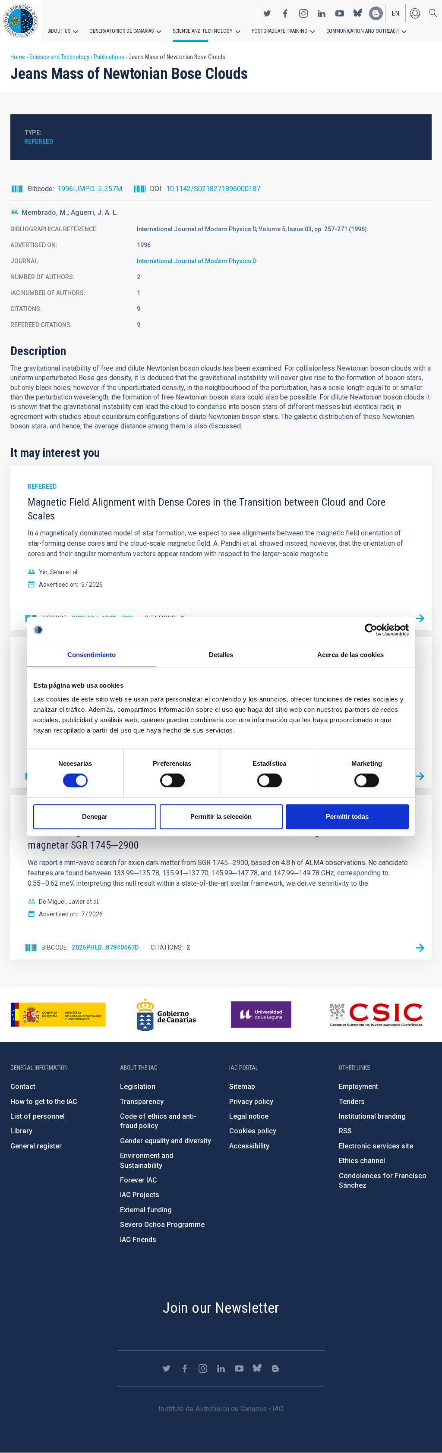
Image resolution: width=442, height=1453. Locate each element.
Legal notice (248, 1116)
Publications (109, 56)
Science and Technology (203, 31)
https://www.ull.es (262, 1014)
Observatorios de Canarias (121, 31)
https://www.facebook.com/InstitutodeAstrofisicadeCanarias (285, 13)
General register (36, 1146)
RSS (345, 1131)
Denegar (94, 816)
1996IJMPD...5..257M (89, 189)
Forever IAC (138, 1180)
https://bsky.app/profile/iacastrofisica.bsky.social (358, 13)
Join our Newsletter (221, 1307)
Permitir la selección (221, 816)
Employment (358, 1086)
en (395, 13)
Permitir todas (347, 816)
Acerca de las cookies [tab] (350, 654)
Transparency (142, 1102)
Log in (415, 13)
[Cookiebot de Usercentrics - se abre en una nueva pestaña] (371, 629)
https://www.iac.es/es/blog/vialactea (376, 13)
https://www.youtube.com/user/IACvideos (340, 13)
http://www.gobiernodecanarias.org (166, 1014)
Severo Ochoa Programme (162, 1224)
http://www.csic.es (375, 1015)
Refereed (39, 141)
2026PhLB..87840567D (105, 947)
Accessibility (249, 1146)
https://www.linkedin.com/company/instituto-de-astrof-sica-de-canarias (322, 13)
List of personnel (37, 1116)
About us (59, 31)
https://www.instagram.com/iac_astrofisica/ (303, 13)
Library (21, 1131)
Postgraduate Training (279, 31)
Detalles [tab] (221, 654)
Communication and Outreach (362, 31)
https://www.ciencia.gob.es (58, 1014)
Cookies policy (252, 1131)
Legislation (137, 1086)
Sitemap (242, 1086)
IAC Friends (138, 1240)
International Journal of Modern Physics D (196, 261)
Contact (22, 1086)
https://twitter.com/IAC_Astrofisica (267, 13)
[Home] (20, 21)
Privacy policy (251, 1102)
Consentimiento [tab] (91, 654)
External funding (146, 1210)
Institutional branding (372, 1116)
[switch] (172, 780)
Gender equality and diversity (165, 1141)
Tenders (352, 1102)
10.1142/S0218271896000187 (213, 189)
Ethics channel (362, 1161)
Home (17, 56)
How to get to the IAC (43, 1102)
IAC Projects (139, 1195)
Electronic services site (376, 1146)
